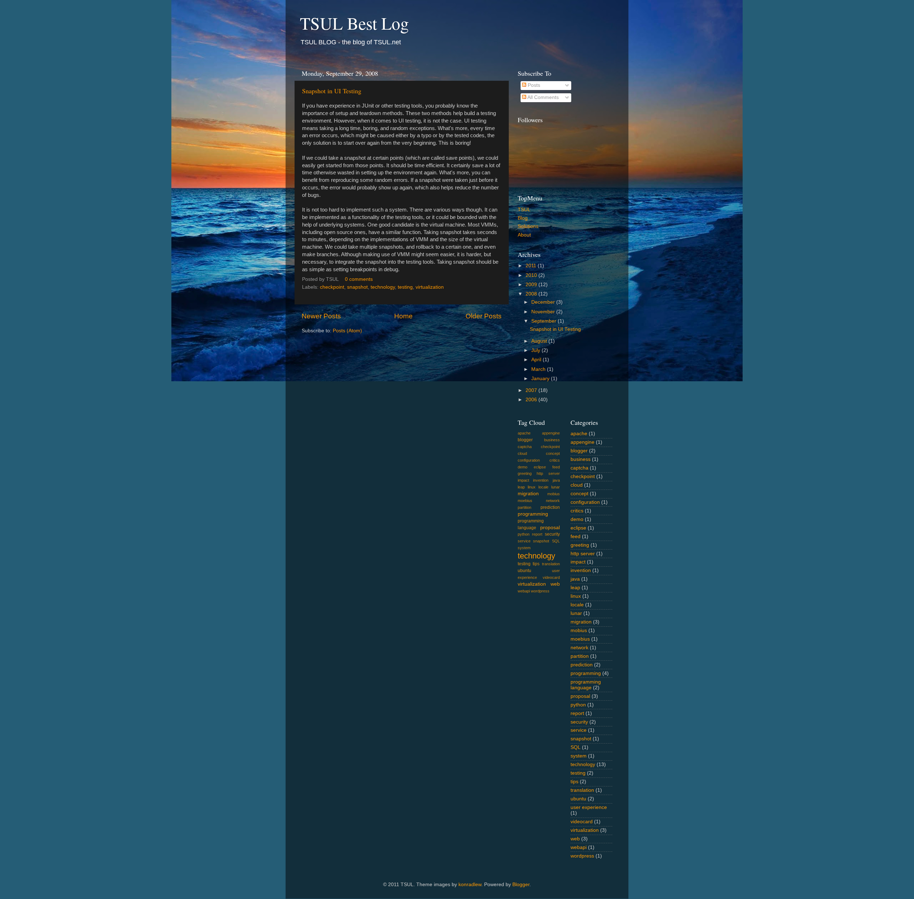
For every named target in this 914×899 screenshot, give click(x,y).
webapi (524, 591)
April (537, 359)
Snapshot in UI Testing (331, 90)
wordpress (540, 591)
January (541, 378)
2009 (532, 284)
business (552, 440)
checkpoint (332, 287)
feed (556, 467)
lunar (555, 487)
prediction (550, 507)
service (524, 541)
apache (524, 433)
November (543, 311)
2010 (532, 275)
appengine (551, 433)
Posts (533, 85)
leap (521, 487)
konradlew (469, 884)
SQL (556, 541)
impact (523, 480)
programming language (586, 684)
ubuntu (524, 570)
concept (553, 453)
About (524, 235)
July (536, 350)
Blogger (520, 884)
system (524, 548)
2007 (532, 390)
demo (522, 467)
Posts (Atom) (347, 330)
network (553, 500)
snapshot (357, 287)
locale (543, 487)
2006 (532, 399)
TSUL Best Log (354, 22)
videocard (551, 577)
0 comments (359, 279)
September (544, 321)
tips (536, 563)
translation (551, 564)
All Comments (542, 97)
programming (533, 514)
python (523, 534)
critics (554, 460)
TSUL (524, 209)
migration (528, 493)
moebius (525, 500)
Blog (523, 218)
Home (403, 316)
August (539, 341)
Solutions (528, 226)
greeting (525, 473)
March (539, 369)
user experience (589, 807)
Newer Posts (321, 316)
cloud (522, 453)
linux (532, 487)
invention (540, 480)
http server (548, 473)
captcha (525, 446)
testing (405, 287)
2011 (532, 265)
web (555, 584)
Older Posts (484, 316)
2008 (532, 294)
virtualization (430, 287)
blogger (525, 439)
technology (383, 287)
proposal (550, 527)
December (543, 302)
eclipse (540, 467)
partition (524, 507)
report (537, 534)
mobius (553, 494)
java (556, 480)
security (552, 534)
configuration (529, 460)
